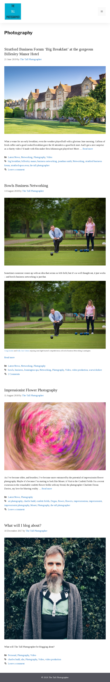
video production (80, 370)
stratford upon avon (20, 165)
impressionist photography (16, 505)
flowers (69, 501)
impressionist (95, 501)
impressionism (81, 501)
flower (61, 501)
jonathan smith (65, 161)
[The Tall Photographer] (12, 11)
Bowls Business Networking (26, 185)
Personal (12, 655)
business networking (47, 161)
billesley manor (28, 161)
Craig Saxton (8, 351)
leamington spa (31, 370)
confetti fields (43, 501)
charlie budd (29, 501)
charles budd (14, 659)
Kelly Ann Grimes (23, 351)
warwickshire (95, 370)
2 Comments (14, 374)
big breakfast (14, 161)
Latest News (14, 157)
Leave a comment (16, 169)
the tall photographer (40, 165)
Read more (88, 149)
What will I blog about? (22, 525)
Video (49, 157)
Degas (54, 501)
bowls (11, 370)
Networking (27, 157)
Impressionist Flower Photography (30, 390)
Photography (39, 157)
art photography (15, 501)
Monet (34, 505)
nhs (22, 659)
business (19, 370)
